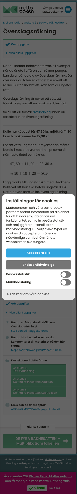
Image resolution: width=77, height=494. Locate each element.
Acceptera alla (38, 253)
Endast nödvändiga (39, 265)
